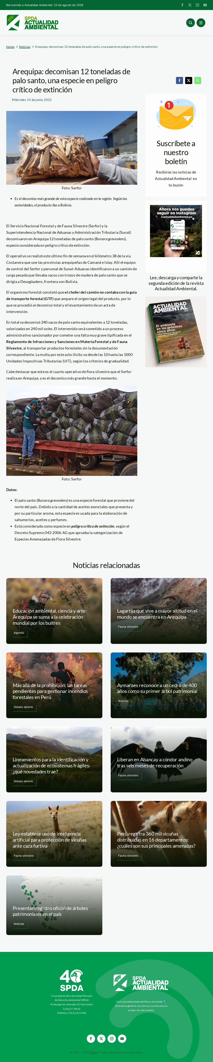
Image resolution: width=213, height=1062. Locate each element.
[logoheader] (32, 16)
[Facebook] (179, 80)
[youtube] (205, 5)
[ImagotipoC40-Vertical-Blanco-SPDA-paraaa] (71, 970)
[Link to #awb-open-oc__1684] (201, 22)
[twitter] (190, 5)
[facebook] (182, 5)
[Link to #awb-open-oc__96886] (190, 22)
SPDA (93, 1052)
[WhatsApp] (197, 80)
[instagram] (197, 5)
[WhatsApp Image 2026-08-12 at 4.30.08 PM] (176, 298)
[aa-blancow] (141, 976)
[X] (188, 80)
